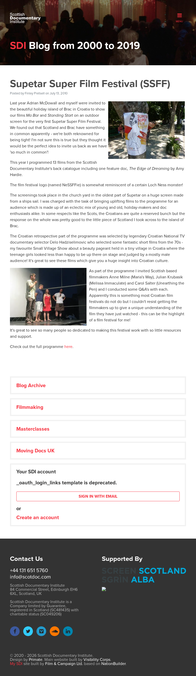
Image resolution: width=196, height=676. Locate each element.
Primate (35, 659)
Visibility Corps (96, 659)
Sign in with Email (98, 496)
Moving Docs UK (35, 450)
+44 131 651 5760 (29, 570)
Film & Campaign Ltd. (64, 664)
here (68, 347)
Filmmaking (29, 407)
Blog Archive (31, 385)
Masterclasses (33, 429)
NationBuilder (113, 664)
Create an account (37, 517)
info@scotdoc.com (30, 577)
